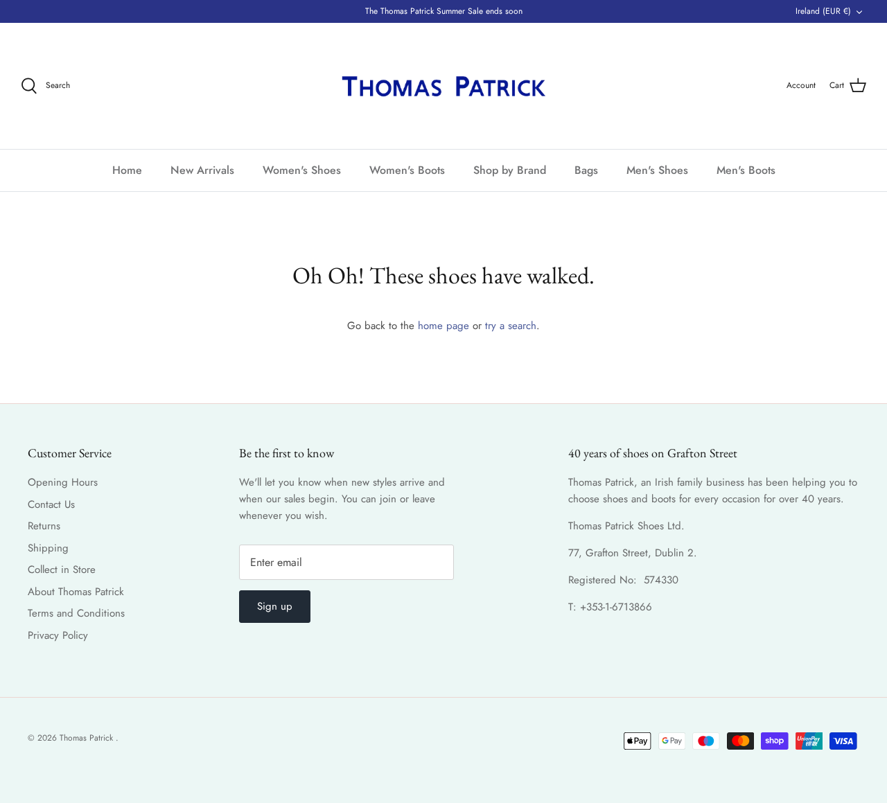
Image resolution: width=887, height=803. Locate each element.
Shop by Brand (509, 170)
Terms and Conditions (76, 613)
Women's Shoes (302, 170)
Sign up (274, 606)
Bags (586, 170)
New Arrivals (202, 170)
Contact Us (51, 504)
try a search (510, 325)
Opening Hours (63, 482)
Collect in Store (62, 569)
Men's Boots (746, 170)
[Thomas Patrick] (443, 86)
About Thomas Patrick (76, 591)
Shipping (48, 548)
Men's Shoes (657, 170)
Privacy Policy (58, 635)
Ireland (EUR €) (823, 11)
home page (443, 325)
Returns (44, 525)
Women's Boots (407, 170)
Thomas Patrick (88, 738)
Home (127, 170)
